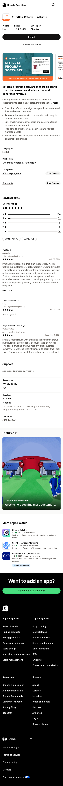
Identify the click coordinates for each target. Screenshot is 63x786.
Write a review (11, 239)
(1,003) (23, 29)
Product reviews (41, 637)
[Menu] (59, 4)
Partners (36, 707)
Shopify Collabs (19, 530)
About (35, 685)
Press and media (41, 701)
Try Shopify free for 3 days (32, 590)
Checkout (7, 162)
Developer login (10, 747)
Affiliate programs (11, 173)
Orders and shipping (13, 643)
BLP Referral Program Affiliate (25, 553)
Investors (37, 696)
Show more (7, 290)
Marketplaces (39, 632)
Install (31, 37)
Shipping (37, 659)
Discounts (7, 183)
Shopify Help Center (13, 685)
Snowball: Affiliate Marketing (25, 543)
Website (6, 402)
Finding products (11, 632)
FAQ (4, 388)
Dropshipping (39, 626)
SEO (34, 654)
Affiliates (37, 713)
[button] (31, 534)
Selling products (11, 637)
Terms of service (11, 755)
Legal (35, 718)
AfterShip (35, 29)
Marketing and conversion (16, 654)
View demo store (31, 44)
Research (7, 713)
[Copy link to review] (10, 250)
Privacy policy (9, 384)
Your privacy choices (13, 777)
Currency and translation (45, 665)
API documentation (12, 690)
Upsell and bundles (42, 643)
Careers (36, 690)
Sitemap (6, 769)
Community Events (12, 701)
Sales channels (10, 626)
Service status (40, 724)
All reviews (29, 239)
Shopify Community (12, 696)
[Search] (53, 4)
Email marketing (40, 648)
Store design (9, 648)
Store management (12, 659)
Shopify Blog (9, 707)
